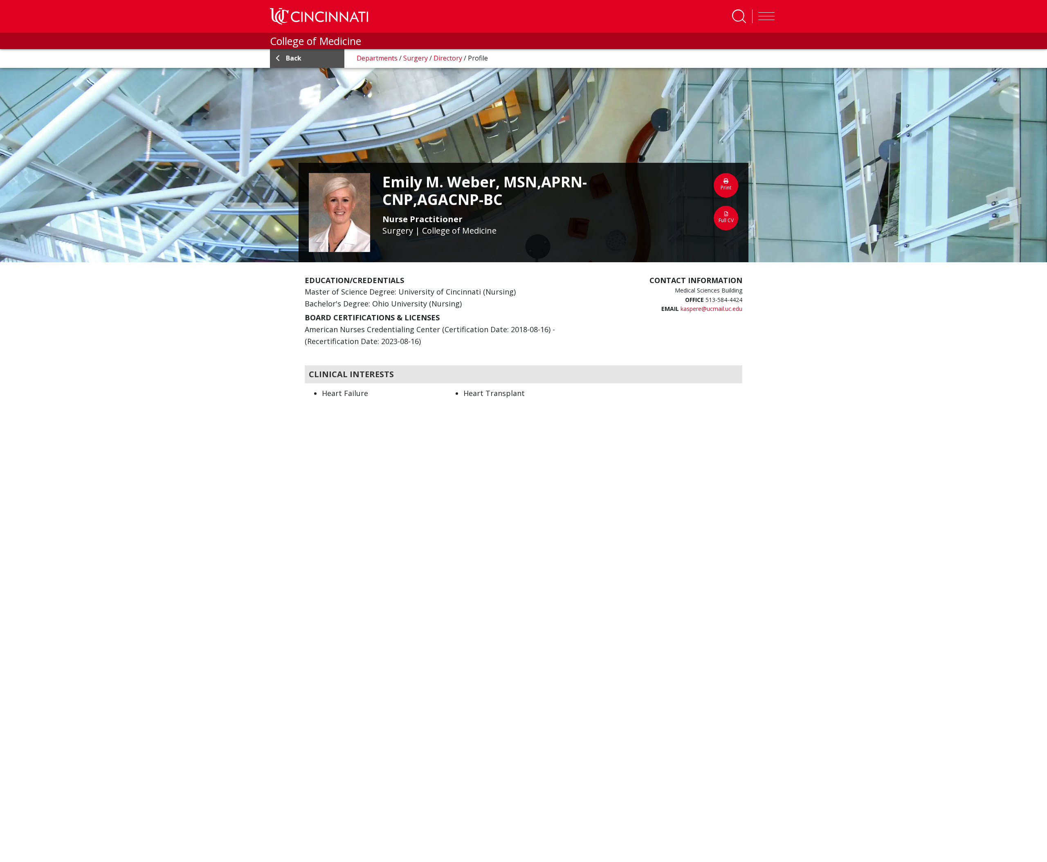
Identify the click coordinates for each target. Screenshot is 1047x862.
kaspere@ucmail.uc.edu (711, 309)
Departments (378, 58)
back (293, 58)
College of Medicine (315, 41)
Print (726, 187)
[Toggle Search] (739, 16)
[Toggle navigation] (764, 16)
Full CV (726, 220)
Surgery (416, 58)
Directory (449, 58)
